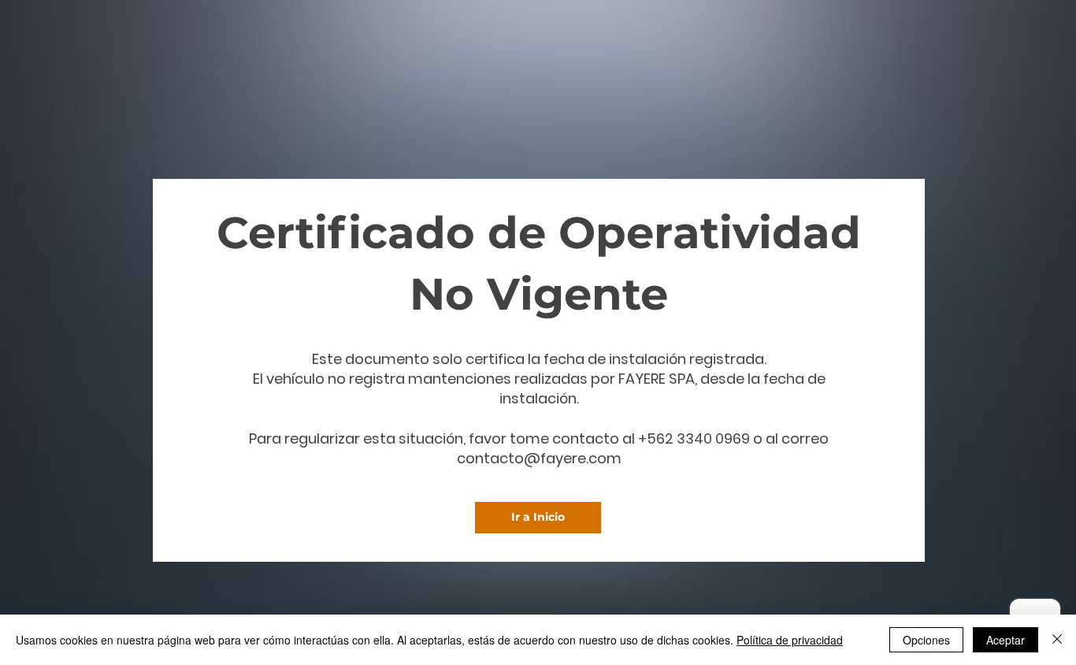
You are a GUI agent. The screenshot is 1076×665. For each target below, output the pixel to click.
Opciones (926, 640)
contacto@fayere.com (539, 458)
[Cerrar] (1057, 639)
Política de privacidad (790, 640)
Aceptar (1005, 640)
